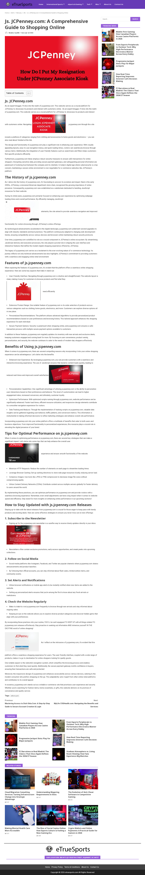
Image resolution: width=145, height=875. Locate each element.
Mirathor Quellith (13, 33)
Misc (97, 4)
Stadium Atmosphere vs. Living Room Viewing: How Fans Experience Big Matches (58, 754)
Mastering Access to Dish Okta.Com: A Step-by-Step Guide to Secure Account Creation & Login (27, 703)
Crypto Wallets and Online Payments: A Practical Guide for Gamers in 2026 (83, 815)
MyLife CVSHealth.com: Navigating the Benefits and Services (76, 703)
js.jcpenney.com (13, 112)
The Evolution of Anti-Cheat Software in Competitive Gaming (83, 779)
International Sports (55, 4)
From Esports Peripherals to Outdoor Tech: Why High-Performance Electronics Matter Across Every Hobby (58, 726)
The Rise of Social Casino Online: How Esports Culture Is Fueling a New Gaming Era (51, 815)
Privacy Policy (57, 867)
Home (41, 4)
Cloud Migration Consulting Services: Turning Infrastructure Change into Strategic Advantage (20, 779)
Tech (88, 4)
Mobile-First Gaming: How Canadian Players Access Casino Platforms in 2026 (11, 726)
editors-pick (15, 696)
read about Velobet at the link (20, 140)
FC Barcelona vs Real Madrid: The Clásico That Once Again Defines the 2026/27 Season (11, 754)
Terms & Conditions (72, 867)
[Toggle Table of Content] (27, 93)
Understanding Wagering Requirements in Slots (51, 779)
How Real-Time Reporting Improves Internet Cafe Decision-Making (58, 740)
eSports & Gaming (75, 4)
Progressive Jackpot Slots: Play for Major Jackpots (11, 740)
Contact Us (119, 4)
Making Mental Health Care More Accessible (20, 815)
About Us (107, 4)
